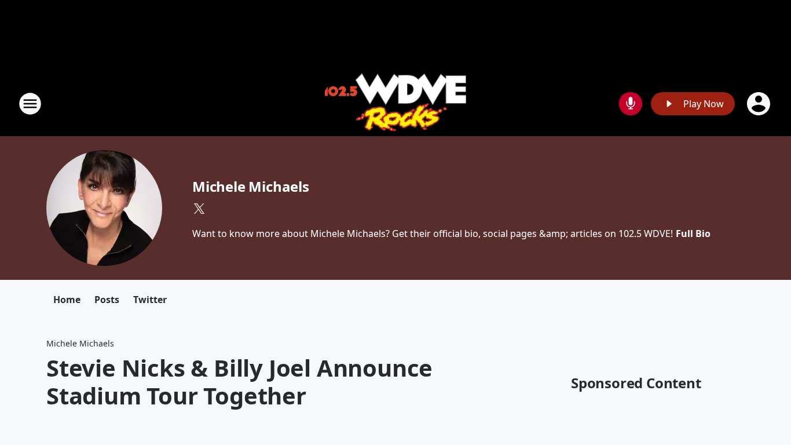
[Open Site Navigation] (30, 103)
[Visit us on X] (199, 209)
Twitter (150, 299)
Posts (106, 299)
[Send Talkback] (630, 103)
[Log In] (759, 103)
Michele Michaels (250, 186)
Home (66, 299)
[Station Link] (395, 103)
